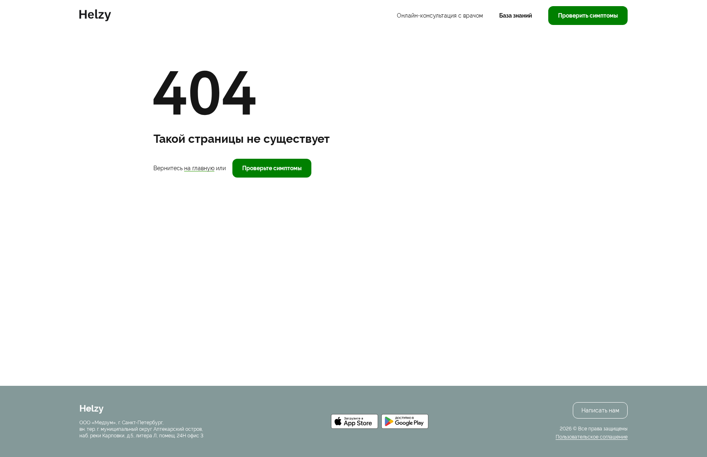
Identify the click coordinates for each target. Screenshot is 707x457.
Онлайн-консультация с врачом (440, 15)
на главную (199, 168)
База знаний (515, 15)
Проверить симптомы (588, 15)
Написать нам (600, 410)
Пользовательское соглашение (592, 437)
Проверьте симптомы (272, 168)
